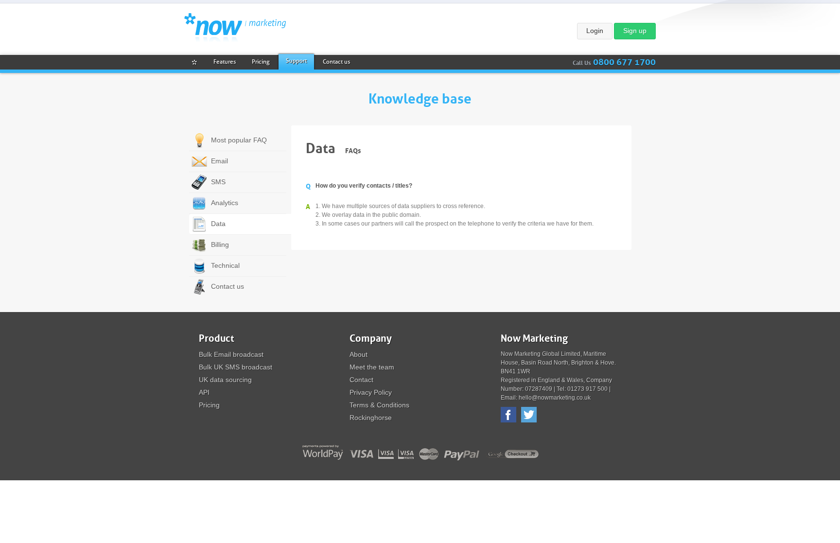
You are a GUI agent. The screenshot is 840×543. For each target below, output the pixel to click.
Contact (361, 380)
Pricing (209, 405)
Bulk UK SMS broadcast (235, 367)
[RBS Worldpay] (322, 452)
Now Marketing (235, 27)
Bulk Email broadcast (231, 354)
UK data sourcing (225, 380)
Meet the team (372, 367)
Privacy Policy (371, 392)
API (204, 392)
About (359, 354)
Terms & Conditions (379, 405)
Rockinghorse (371, 417)
